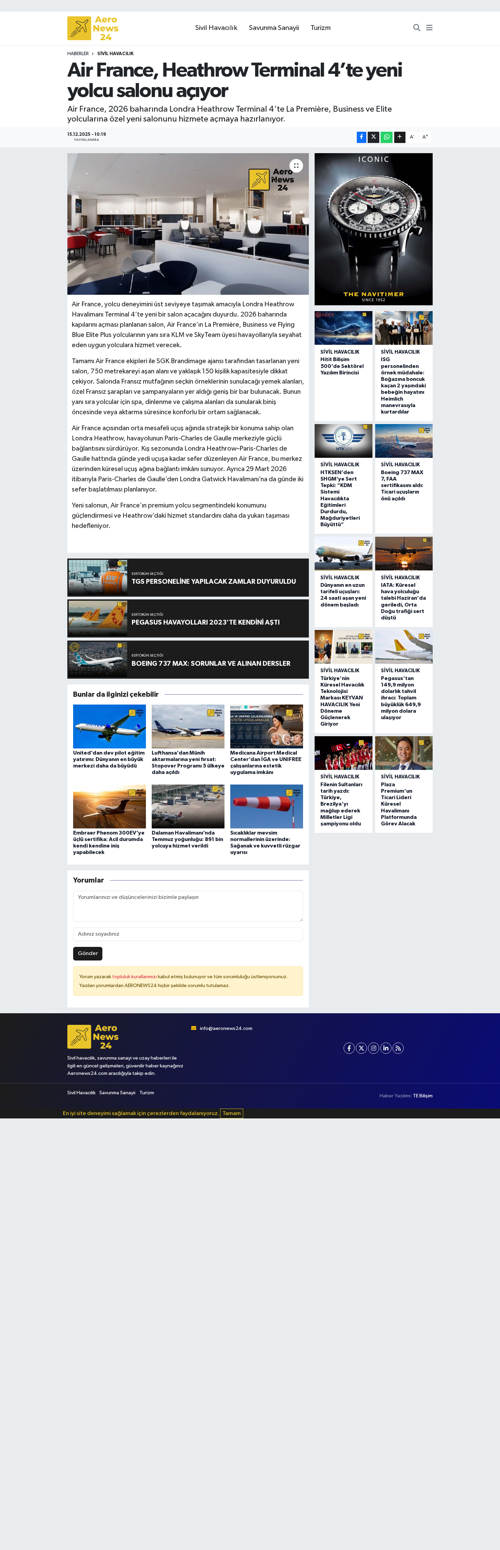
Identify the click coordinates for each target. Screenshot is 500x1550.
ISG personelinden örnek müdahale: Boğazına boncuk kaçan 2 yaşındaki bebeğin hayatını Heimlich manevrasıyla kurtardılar (403, 386)
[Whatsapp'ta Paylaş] (387, 137)
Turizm (321, 28)
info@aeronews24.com (226, 1028)
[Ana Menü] (429, 28)
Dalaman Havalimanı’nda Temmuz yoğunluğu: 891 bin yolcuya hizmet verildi (187, 839)
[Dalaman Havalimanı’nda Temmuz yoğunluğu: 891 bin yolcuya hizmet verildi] (188, 806)
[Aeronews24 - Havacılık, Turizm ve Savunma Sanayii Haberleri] (92, 28)
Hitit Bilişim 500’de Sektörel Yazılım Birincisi (342, 366)
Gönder (88, 953)
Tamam (231, 1113)
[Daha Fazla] (399, 137)
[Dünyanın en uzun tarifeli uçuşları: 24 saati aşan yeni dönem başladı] (343, 553)
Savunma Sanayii (274, 28)
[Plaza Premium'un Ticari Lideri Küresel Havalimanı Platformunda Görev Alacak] (404, 753)
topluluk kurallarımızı (135, 976)
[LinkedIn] (385, 1048)
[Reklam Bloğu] (374, 229)
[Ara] (416, 28)
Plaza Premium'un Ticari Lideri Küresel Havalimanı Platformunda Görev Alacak (399, 804)
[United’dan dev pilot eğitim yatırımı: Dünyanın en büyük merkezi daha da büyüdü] (109, 726)
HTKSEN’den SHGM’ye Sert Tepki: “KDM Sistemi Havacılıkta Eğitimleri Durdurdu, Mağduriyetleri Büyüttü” (340, 499)
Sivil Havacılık (216, 28)
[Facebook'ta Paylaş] (361, 137)
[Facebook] (349, 1048)
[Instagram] (373, 1048)
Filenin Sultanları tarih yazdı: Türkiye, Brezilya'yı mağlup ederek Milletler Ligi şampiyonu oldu (341, 804)
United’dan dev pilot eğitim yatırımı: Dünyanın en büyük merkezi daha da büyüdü (109, 759)
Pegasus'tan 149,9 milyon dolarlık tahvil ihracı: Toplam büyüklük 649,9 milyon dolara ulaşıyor (401, 698)
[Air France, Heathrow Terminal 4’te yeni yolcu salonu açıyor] (188, 224)
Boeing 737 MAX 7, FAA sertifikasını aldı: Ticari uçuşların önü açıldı (402, 485)
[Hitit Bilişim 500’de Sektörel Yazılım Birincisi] (343, 328)
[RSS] (398, 1048)
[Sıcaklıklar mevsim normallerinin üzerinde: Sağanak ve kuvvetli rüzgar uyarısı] (266, 806)
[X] (361, 1048)
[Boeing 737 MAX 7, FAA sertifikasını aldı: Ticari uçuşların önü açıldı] (404, 441)
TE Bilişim (423, 1095)
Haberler (78, 53)
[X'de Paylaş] (373, 137)
